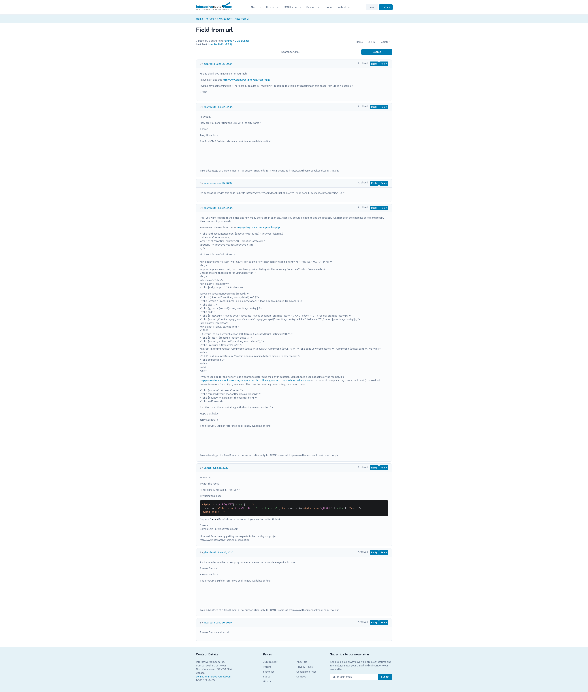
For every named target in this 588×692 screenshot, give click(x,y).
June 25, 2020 (224, 63)
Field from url (242, 18)
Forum (328, 7)
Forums (210, 18)
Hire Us (270, 7)
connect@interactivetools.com (213, 676)
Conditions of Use (306, 671)
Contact (301, 676)
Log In (371, 42)
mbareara (209, 63)
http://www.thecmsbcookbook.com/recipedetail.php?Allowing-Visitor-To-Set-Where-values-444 (255, 380)
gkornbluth (210, 107)
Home (199, 18)
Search (377, 51)
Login (372, 7)
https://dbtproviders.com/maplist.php (258, 227)
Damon (207, 467)
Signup (386, 7)
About (254, 7)
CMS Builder (290, 7)
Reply (374, 64)
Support (311, 7)
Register (385, 42)
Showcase (269, 671)
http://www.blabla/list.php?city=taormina (246, 79)
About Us (301, 661)
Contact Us (343, 7)
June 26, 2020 (216, 44)
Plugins (267, 666)
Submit (385, 676)
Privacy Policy (304, 666)
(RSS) (228, 44)
